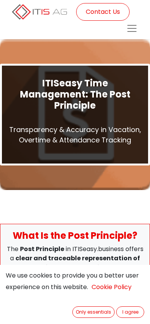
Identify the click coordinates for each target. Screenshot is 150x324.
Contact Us (103, 11)
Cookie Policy (112, 287)
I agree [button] (130, 312)
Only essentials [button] (93, 312)
